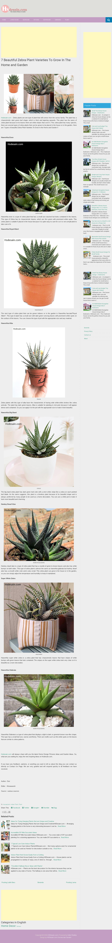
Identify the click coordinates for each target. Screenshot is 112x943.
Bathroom (47, 20)
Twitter (26, 808)
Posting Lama (71, 882)
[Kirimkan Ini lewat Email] (3, 812)
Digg (55, 808)
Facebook (16, 808)
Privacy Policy (88, 331)
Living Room (14, 20)
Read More (62, 826)
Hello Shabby (72, 935)
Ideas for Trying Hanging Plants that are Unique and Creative (32, 821)
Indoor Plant (14, 804)
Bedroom (26, 20)
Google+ (36, 808)
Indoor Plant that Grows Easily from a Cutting (27, 855)
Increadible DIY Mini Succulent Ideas (24, 832)
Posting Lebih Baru (8, 882)
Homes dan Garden (64, 937)
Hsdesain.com (6, 118)
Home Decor (8, 925)
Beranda (41, 882)
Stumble (46, 808)
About (86, 338)
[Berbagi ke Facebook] (9, 812)
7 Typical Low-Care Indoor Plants (23, 844)
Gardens (58, 20)
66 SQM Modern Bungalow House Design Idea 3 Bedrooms (100, 143)
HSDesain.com (53, 935)
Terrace (18, 926)
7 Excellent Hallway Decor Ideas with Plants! (26, 866)
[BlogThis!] (5, 812)
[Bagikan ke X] (7, 812)
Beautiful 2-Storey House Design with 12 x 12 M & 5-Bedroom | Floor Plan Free (100, 207)
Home (4, 20)
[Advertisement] (39, 42)
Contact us (87, 335)
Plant (67, 20)
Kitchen (36, 20)
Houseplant (6, 804)
